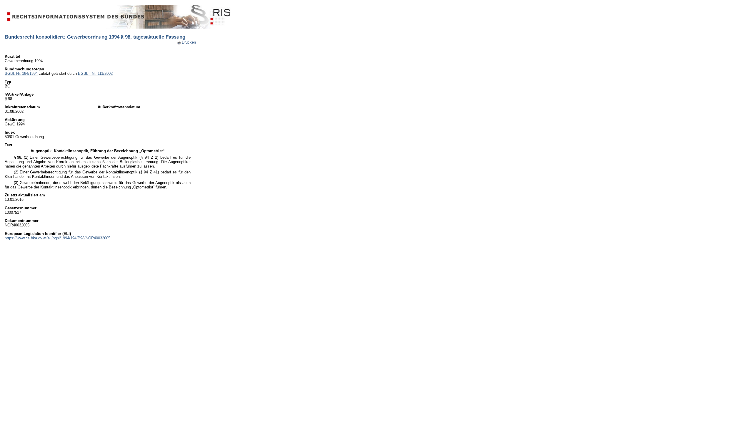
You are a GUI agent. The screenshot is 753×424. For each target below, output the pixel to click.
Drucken (189, 42)
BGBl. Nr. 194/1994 (21, 73)
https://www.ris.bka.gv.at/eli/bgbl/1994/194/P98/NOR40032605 (57, 238)
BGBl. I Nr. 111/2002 (95, 73)
